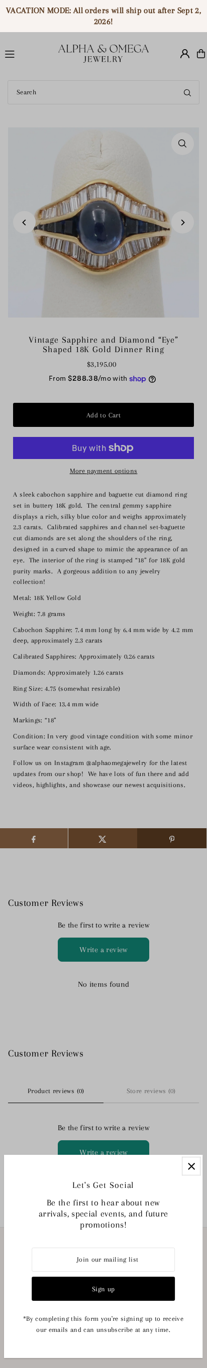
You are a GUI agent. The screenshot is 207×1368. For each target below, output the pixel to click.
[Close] (191, 1166)
